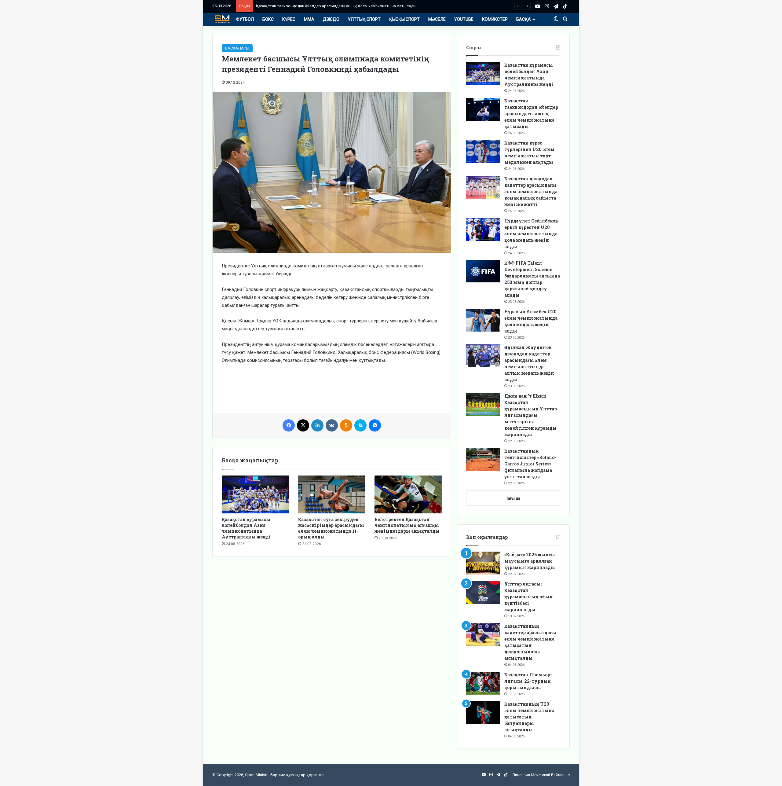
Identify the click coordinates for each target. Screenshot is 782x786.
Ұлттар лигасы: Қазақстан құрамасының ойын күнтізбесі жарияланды (528, 596)
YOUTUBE (463, 19)
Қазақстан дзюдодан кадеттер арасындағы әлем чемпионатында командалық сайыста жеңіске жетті (530, 191)
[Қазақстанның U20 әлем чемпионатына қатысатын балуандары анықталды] (483, 712)
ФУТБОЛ (245, 19)
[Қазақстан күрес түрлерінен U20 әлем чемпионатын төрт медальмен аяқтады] (483, 151)
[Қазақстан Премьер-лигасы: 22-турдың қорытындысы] (483, 683)
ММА (309, 19)
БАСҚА (523, 19)
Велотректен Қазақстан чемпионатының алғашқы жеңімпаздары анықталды (407, 525)
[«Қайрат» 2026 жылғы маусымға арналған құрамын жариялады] (483, 563)
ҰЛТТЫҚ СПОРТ (364, 19)
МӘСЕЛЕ (437, 19)
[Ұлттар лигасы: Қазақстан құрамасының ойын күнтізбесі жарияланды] (483, 592)
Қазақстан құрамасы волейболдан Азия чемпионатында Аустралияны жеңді (246, 528)
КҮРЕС (288, 19)
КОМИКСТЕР (495, 19)
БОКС (268, 19)
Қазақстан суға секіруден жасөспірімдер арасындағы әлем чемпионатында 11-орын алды (331, 528)
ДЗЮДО (331, 19)
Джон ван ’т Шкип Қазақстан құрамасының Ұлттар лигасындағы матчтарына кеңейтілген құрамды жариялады (530, 415)
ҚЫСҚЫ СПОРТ (404, 19)
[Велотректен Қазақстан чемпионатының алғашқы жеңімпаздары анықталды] (408, 494)
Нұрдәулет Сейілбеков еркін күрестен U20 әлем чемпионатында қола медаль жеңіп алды (531, 233)
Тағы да (513, 498)
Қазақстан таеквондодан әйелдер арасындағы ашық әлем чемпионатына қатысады (336, 6)
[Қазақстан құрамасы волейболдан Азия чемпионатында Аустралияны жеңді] (255, 494)
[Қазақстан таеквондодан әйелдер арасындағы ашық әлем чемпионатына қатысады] (483, 109)
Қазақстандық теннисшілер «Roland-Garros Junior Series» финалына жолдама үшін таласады (530, 463)
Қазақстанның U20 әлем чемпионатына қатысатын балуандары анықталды (529, 717)
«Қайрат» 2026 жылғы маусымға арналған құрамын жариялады (529, 561)
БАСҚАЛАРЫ (237, 48)
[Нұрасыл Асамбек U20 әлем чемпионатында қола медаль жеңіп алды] (483, 320)
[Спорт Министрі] (222, 19)
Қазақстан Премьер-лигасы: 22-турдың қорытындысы (528, 681)
